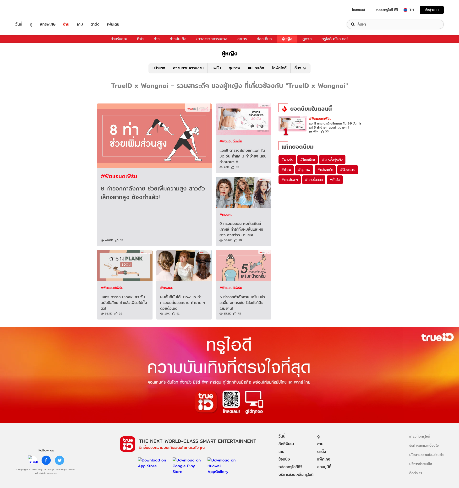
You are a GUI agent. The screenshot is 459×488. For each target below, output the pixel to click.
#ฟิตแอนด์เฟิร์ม (119, 176)
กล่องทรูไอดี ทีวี (387, 9)
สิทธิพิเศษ (47, 24)
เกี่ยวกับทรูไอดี (419, 436)
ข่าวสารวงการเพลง (211, 39)
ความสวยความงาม (188, 68)
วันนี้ (18, 24)
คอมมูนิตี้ (324, 467)
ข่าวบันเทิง (178, 39)
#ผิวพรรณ (347, 169)
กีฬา (140, 39)
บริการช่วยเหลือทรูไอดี (296, 474)
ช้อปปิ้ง (284, 459)
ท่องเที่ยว (264, 39)
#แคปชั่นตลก (313, 179)
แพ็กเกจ (323, 459)
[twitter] (59, 460)
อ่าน (66, 24)
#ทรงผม (226, 214)
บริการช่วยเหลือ (420, 463)
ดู (31, 24)
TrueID (29, 10)
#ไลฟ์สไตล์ (307, 159)
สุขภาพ (234, 68)
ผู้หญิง (287, 39)
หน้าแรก (159, 68)
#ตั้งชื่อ (335, 179)
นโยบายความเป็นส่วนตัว (426, 454)
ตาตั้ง (95, 24)
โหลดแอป (358, 9)
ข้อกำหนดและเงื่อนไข (424, 445)
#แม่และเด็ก (325, 169)
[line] (33, 460)
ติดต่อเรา (415, 473)
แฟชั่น (216, 68)
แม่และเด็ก (256, 68)
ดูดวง (307, 39)
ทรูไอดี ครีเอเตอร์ (335, 39)
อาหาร (242, 39)
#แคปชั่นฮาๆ (289, 179)
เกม (80, 24)
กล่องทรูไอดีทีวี (290, 467)
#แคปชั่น (287, 159)
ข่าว (157, 39)
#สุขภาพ (304, 169)
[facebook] (46, 460)
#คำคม (286, 169)
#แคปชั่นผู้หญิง (332, 159)
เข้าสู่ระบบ (432, 10)
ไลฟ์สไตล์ (279, 68)
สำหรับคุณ (119, 39)
